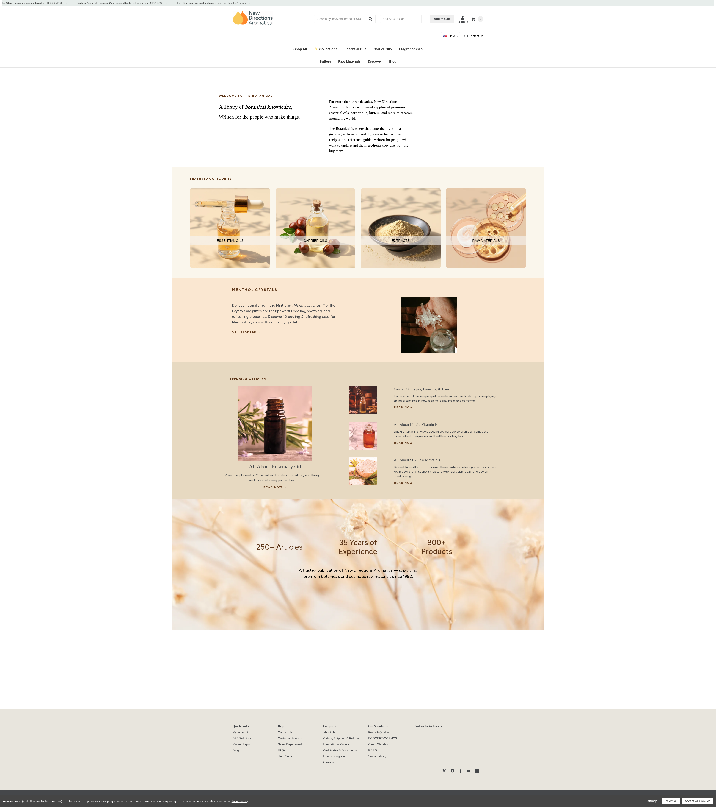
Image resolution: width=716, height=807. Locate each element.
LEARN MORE (37, 3)
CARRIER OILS (315, 240)
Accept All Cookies (697, 801)
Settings (651, 801)
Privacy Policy (240, 801)
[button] (371, 19)
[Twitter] (444, 771)
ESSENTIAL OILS (230, 240)
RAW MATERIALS (486, 240)
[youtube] (469, 771)
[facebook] (461, 771)
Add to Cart (442, 19)
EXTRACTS (401, 240)
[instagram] (452, 771)
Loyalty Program (219, 3)
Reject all (671, 801)
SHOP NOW (138, 3)
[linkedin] (477, 771)
